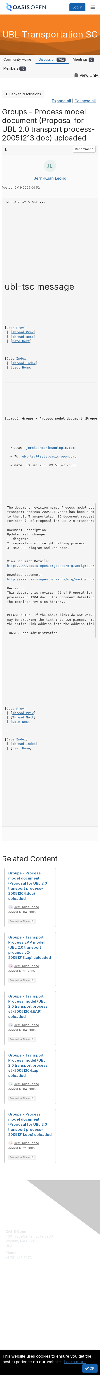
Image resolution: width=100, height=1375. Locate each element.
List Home (21, 367)
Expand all (61, 100)
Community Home (17, 59)
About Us (13, 1347)
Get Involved (16, 1289)
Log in (77, 7)
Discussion (51, 59)
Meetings (82, 59)
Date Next (21, 341)
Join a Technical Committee (28, 1304)
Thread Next (23, 337)
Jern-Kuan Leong (50, 178)
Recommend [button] (84, 149)
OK (91, 1368)
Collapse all (85, 100)
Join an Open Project (23, 1296)
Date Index (16, 358)
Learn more (75, 1361)
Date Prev (15, 328)
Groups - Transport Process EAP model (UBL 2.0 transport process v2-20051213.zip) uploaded (29, 947)
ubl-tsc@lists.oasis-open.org (49, 456)
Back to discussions (24, 94)
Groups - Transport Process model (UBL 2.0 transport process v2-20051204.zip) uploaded (28, 1065)
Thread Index (24, 363)
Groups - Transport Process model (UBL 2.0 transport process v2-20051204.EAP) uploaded (28, 1006)
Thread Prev (23, 332)
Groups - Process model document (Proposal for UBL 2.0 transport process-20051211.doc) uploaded (30, 1124)
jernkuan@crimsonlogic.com (50, 448)
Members (13, 68)
